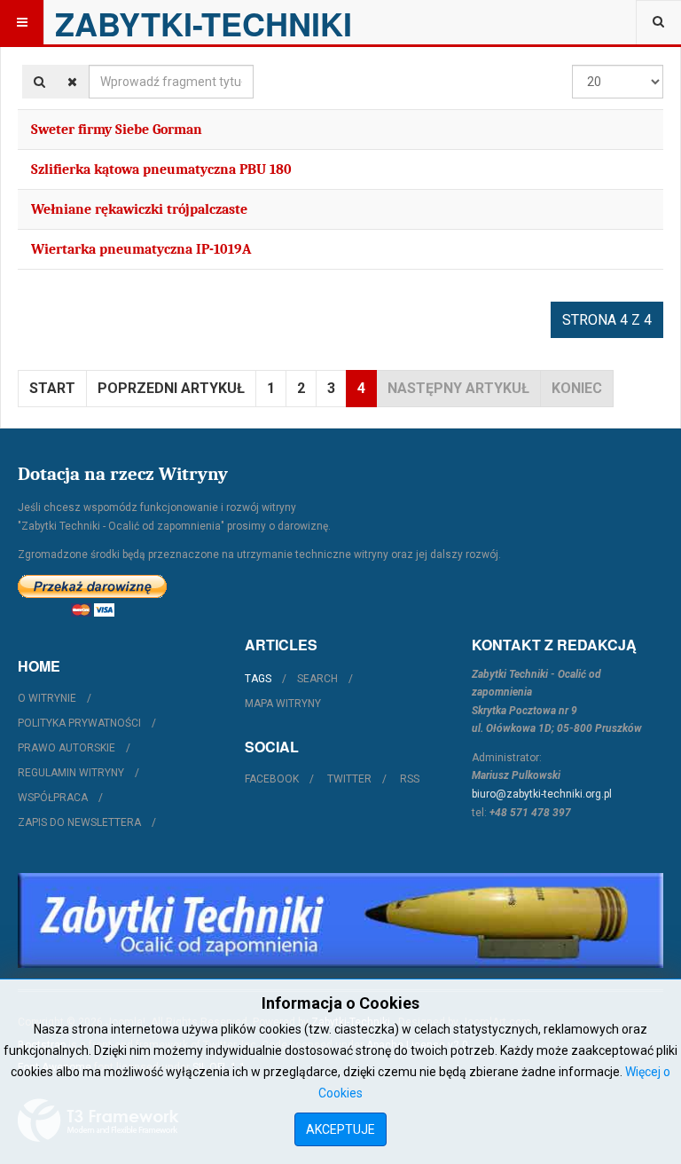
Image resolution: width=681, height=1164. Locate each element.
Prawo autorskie (66, 748)
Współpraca (53, 797)
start (52, 388)
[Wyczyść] (72, 81)
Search (317, 678)
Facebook (272, 779)
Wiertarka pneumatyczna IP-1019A (141, 249)
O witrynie (47, 698)
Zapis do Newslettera (79, 822)
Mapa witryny (283, 703)
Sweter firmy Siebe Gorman (116, 130)
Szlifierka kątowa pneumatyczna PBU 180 (161, 169)
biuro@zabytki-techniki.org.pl (542, 794)
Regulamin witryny (71, 773)
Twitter (349, 779)
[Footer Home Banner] (340, 920)
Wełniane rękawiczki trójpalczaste (139, 209)
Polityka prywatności (79, 723)
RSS (409, 779)
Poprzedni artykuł (171, 388)
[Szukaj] (39, 81)
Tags (258, 678)
